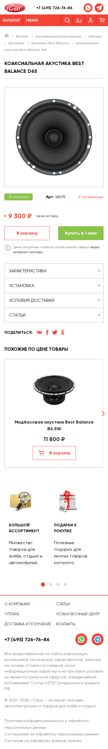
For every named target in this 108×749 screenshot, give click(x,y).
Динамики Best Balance (50, 43)
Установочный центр (78, 614)
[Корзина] (102, 20)
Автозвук (95, 36)
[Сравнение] (79, 20)
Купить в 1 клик (81, 233)
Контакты (65, 624)
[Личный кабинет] (90, 20)
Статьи (63, 604)
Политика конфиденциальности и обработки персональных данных (46, 724)
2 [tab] (50, 584)
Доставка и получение (27, 624)
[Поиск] (67, 20)
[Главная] (7, 36)
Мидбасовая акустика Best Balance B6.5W (54, 425)
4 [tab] (65, 584)
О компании (17, 604)
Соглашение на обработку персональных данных (51, 734)
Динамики (16, 43)
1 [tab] (43, 585)
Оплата (11, 614)
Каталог (22, 36)
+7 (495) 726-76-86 (54, 8)
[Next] (103, 413)
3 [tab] (58, 584)
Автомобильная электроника (58, 36)
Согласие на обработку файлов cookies (42, 740)
